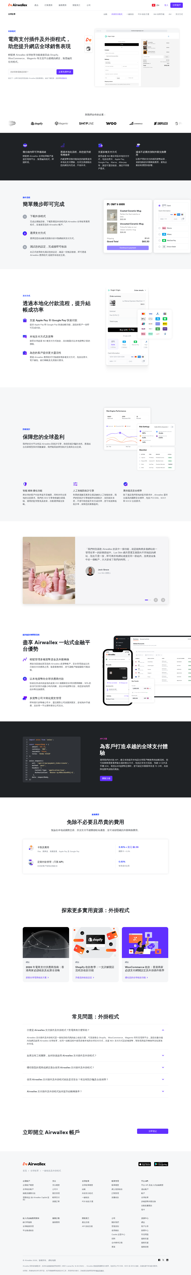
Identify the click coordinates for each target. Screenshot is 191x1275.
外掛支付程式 (116, 14)
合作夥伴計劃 (117, 1243)
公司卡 (55, 1189)
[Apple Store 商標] (144, 1164)
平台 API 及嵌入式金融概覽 (152, 1185)
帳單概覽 (115, 1185)
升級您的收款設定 (83, 977)
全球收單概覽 (87, 1185)
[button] (156, 600)
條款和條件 (100, 1271)
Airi (170, 14)
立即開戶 (176, 5)
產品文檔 (85, 1222)
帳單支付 (56, 1197)
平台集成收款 (28, 1230)
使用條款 (115, 1230)
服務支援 (145, 1239)
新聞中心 (145, 1230)
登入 (166, 5)
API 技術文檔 (87, 1226)
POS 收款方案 (143, 14)
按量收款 (115, 1197)
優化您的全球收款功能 (135, 977)
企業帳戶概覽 (28, 1185)
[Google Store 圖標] (161, 1164)
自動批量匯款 (146, 1206)
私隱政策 (64, 78)
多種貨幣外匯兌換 (148, 1201)
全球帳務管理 (28, 1226)
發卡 (143, 1210)
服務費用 (62, 5)
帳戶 (143, 1193)
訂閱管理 (115, 1193)
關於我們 (115, 1222)
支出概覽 (56, 1185)
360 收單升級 (158, 14)
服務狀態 (145, 1247)
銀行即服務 (27, 1222)
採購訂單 (56, 1201)
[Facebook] (159, 1260)
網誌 (143, 1222)
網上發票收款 (117, 1189)
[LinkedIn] (167, 1260)
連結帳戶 (145, 1189)
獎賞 (113, 1247)
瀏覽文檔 (106, 778)
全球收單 (11, 14)
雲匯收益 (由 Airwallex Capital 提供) (36, 1198)
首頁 (25, 1170)
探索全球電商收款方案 (36, 977)
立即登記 (153, 1131)
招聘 (113, 1239)
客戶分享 (145, 1226)
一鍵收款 (130, 14)
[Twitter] (163, 1260)
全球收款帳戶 (28, 1189)
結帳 (105, 14)
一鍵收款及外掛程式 (51, 1170)
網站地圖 (52, 1260)
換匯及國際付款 (29, 1193)
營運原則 (115, 1226)
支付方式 (179, 14)
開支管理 (56, 1193)
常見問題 (145, 1234)
